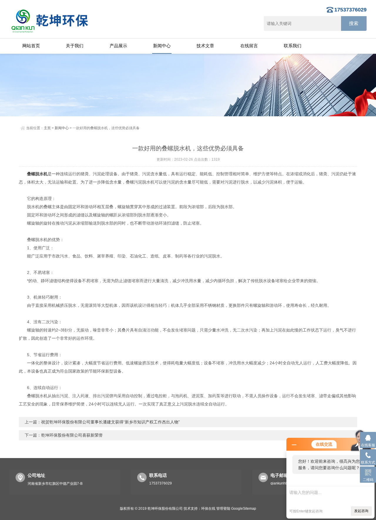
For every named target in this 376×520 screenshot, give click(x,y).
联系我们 (292, 45)
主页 (47, 128)
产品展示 (118, 45)
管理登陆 (223, 508)
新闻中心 (162, 45)
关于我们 (74, 45)
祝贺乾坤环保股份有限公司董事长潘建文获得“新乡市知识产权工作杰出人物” (110, 422)
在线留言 (249, 45)
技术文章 (205, 45)
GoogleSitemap (243, 508)
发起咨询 (361, 511)
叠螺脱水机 (37, 173)
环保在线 (208, 508)
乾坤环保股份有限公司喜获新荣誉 (72, 435)
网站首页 (31, 45)
